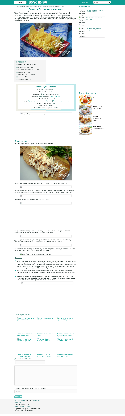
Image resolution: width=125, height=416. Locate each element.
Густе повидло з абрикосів (97, 97)
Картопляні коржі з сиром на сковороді (98, 127)
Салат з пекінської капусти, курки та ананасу (94, 11)
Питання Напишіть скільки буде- (30, 388)
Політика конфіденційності (22, 406)
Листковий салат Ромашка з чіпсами (44, 355)
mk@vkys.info (37, 400)
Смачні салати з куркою (61, 101)
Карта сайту (17, 402)
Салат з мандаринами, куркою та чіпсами (25, 334)
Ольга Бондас (55, 96)
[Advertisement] (45, 128)
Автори (23, 400)
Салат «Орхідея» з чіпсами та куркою (24, 355)
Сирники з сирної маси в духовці (97, 107)
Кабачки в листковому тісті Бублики (97, 118)
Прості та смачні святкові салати (40, 101)
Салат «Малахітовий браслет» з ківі (65, 355)
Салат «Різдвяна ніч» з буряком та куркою (65, 334)
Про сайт (17, 400)
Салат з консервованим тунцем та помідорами (93, 29)
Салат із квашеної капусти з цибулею (94, 18)
